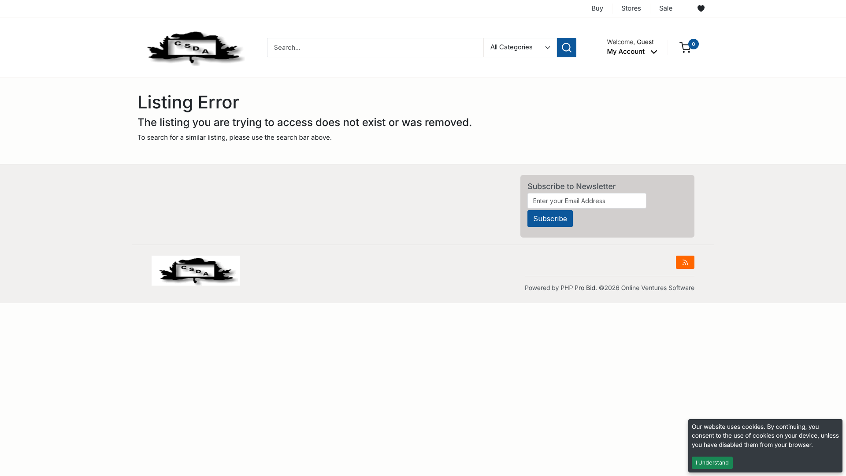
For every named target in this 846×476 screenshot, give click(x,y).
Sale (665, 8)
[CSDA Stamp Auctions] (192, 47)
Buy (597, 8)
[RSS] (685, 262)
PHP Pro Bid (577, 288)
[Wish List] (701, 8)
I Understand (712, 462)
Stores (631, 8)
